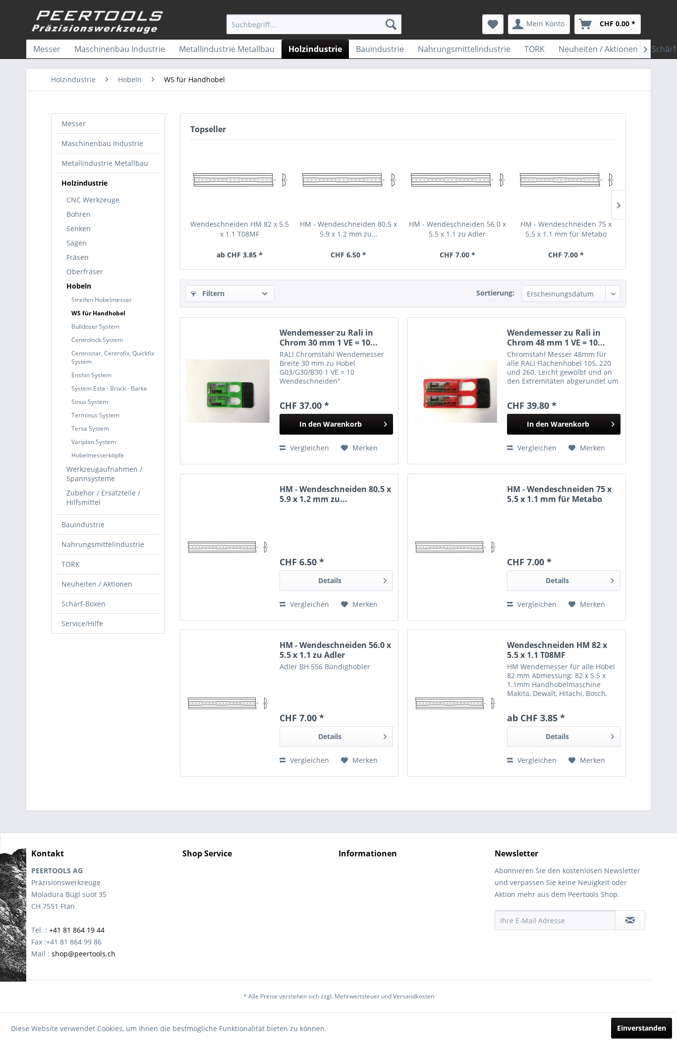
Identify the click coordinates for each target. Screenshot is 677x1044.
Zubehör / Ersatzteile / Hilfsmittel (103, 497)
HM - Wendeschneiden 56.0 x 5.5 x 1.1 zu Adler (457, 229)
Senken (78, 228)
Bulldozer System (95, 326)
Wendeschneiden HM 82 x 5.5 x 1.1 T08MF (239, 229)
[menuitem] (313, 24)
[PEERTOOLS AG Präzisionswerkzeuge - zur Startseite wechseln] (97, 22)
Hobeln (78, 286)
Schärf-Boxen (83, 603)
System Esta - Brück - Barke (109, 388)
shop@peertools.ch (83, 953)
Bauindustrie (83, 524)
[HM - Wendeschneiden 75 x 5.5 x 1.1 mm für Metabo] (566, 179)
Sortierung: (495, 293)
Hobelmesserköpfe (97, 455)
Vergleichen (308, 447)
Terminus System (95, 415)
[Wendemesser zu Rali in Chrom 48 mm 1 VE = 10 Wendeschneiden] (455, 391)
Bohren (78, 214)
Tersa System (90, 428)
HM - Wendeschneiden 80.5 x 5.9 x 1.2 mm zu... (348, 229)
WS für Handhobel (98, 313)
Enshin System (91, 375)
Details (329, 580)
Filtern (212, 293)
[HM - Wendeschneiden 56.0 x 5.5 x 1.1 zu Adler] (457, 179)
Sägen (76, 243)
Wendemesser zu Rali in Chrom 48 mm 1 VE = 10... (556, 338)
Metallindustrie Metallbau (104, 163)
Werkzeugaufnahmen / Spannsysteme (104, 473)
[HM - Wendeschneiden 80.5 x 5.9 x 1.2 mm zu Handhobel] (348, 179)
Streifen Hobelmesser (101, 300)
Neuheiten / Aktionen (96, 584)
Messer (73, 123)
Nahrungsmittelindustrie (102, 544)
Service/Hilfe (82, 623)
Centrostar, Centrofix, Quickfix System (112, 357)
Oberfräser (84, 271)
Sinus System (89, 402)
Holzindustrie (84, 183)
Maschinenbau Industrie (102, 143)
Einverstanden (641, 1028)
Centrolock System (97, 340)
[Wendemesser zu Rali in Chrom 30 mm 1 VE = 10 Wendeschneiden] (227, 391)
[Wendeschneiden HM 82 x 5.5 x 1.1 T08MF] (239, 179)
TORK (70, 564)
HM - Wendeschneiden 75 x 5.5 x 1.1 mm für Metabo (566, 229)
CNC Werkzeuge (92, 199)
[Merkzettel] (493, 24)
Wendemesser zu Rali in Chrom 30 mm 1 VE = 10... (329, 338)
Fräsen (77, 257)
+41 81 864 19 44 (77, 930)
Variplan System (93, 442)
